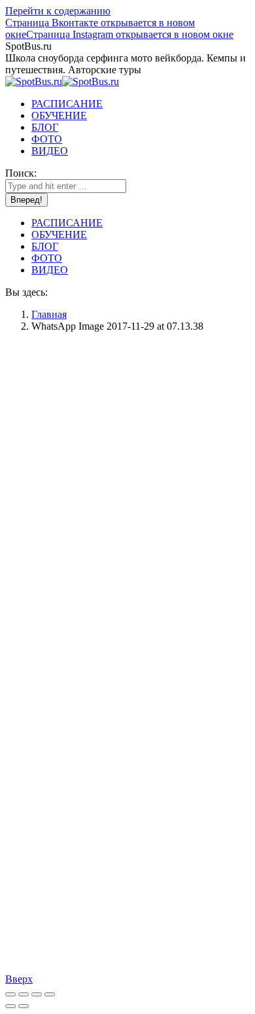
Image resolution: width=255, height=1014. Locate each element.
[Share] (23, 994)
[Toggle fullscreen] (36, 994)
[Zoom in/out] (49, 994)
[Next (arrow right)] (23, 1006)
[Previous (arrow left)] (10, 1006)
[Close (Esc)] (10, 994)
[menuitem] (67, 103)
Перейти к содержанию (57, 10)
